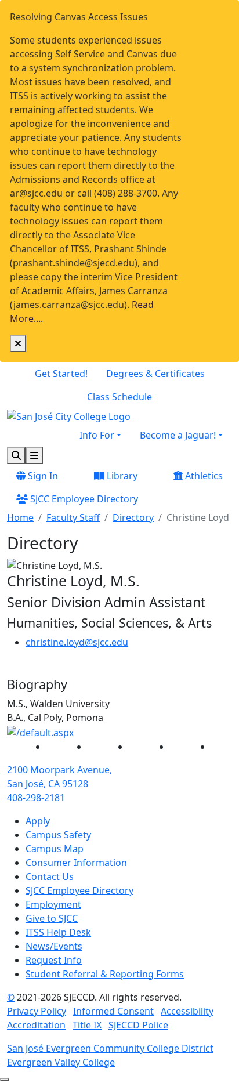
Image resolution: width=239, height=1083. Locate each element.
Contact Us (50, 876)
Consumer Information (76, 862)
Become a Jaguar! (178, 435)
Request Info (54, 960)
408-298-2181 (36, 797)
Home (20, 517)
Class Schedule (119, 396)
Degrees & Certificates (155, 373)
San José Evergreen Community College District (110, 1048)
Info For (96, 435)
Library (120, 475)
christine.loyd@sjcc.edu (77, 642)
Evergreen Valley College (61, 1062)
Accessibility (187, 1011)
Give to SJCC (52, 918)
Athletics (203, 475)
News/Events (54, 946)
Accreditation (36, 1025)
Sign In (42, 475)
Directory (133, 517)
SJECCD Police (138, 1025)
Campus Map (55, 848)
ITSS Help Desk (58, 932)
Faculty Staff (73, 517)
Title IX (87, 1025)
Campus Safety (58, 834)
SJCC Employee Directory (83, 498)
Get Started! (61, 373)
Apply (38, 820)
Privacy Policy (36, 1011)
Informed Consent (113, 1011)
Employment (53, 904)
